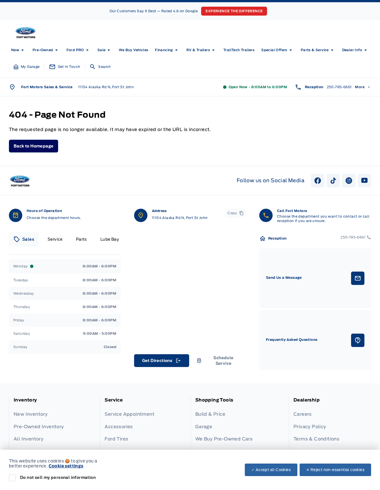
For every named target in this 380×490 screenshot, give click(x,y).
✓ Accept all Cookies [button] (271, 470)
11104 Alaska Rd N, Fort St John (106, 87)
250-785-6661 (339, 87)
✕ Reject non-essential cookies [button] (335, 470)
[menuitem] (18, 50)
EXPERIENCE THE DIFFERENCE (234, 11)
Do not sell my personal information (58, 477)
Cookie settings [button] (66, 466)
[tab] (24, 239)
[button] (27, 66)
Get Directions (161, 362)
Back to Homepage (33, 146)
